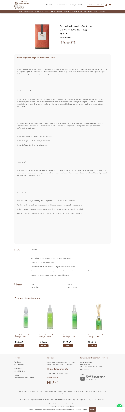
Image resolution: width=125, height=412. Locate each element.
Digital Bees (70, 406)
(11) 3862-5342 (19, 364)
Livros (95, 11)
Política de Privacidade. (81, 409)
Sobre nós (49, 5)
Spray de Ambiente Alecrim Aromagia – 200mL (72, 336)
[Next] (110, 327)
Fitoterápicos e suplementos (72, 11)
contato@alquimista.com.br (24, 378)
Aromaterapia (28, 11)
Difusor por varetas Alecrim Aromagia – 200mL (97, 336)
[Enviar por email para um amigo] (68, 42)
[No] (123, 409)
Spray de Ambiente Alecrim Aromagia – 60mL (23, 336)
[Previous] (14, 327)
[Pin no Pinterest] (71, 42)
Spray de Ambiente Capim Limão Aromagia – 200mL (50, 336)
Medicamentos (88, 11)
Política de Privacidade (55, 404)
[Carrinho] (110, 5)
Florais (46, 11)
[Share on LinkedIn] (74, 42)
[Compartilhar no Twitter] (64, 42)
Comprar (19, 346)
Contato (80, 5)
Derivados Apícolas (56, 11)
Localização (72, 5)
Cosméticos (38, 11)
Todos (20, 11)
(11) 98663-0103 (19, 371)
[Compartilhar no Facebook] (61, 42)
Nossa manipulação (61, 5)
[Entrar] (106, 5)
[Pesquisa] (84, 5)
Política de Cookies (71, 404)
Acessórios (102, 11)
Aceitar (92, 409)
